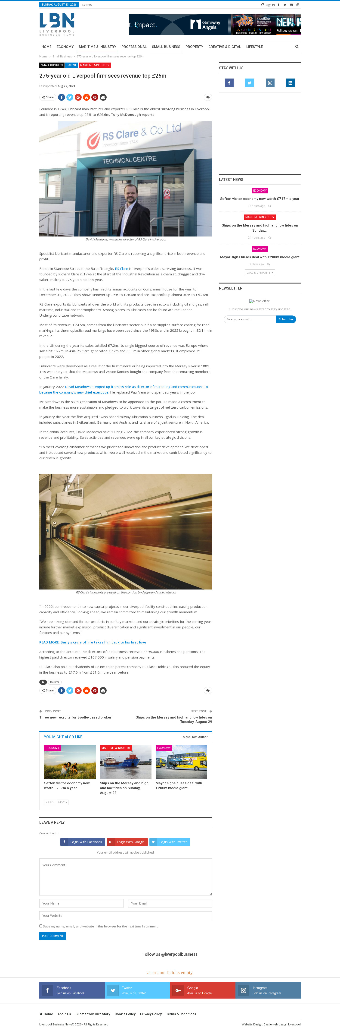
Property (194, 47)
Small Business (166, 47)
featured (54, 682)
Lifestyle (254, 47)
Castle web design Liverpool (282, 1024)
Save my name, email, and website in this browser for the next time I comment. (100, 926)
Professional (134, 47)
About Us (64, 1014)
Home (46, 47)
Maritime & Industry (97, 47)
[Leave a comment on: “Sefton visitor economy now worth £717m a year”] (270, 206)
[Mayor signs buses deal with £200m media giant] (181, 762)
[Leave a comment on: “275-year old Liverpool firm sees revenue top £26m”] (208, 97)
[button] (215, 24)
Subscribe (286, 319)
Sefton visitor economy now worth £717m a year (260, 199)
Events (87, 5)
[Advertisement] (260, 133)
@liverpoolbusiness (179, 954)
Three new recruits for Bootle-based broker (75, 717)
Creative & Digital (224, 47)
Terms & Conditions (181, 1014)
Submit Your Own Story (93, 1014)
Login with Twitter (173, 842)
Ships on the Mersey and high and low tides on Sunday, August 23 (124, 788)
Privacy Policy (151, 1014)
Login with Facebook (86, 842)
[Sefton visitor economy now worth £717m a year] (70, 762)
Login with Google (131, 842)
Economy (65, 47)
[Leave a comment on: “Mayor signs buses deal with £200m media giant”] (268, 264)
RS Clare (121, 268)
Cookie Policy (125, 1014)
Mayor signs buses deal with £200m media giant (260, 257)
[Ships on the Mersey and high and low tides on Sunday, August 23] (125, 762)
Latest (71, 65)
